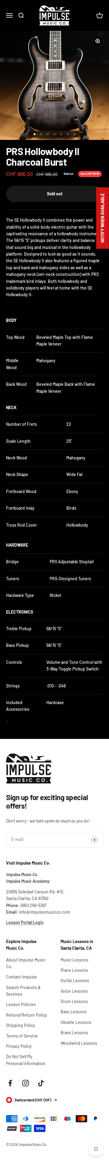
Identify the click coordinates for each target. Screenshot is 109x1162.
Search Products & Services (23, 991)
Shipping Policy (20, 1025)
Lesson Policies (21, 1004)
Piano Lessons (74, 970)
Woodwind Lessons (79, 1043)
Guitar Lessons (75, 980)
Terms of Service (22, 1035)
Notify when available (102, 218)
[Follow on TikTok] (41, 1083)
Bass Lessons (74, 1011)
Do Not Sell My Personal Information (25, 1060)
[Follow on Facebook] (10, 1083)
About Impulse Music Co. (25, 963)
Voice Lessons (74, 991)
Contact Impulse (21, 976)
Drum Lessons (74, 1001)
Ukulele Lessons (76, 1022)
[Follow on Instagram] (25, 1083)
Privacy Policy (19, 1046)
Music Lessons (74, 959)
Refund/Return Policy (26, 1015)
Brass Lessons (74, 1032)
